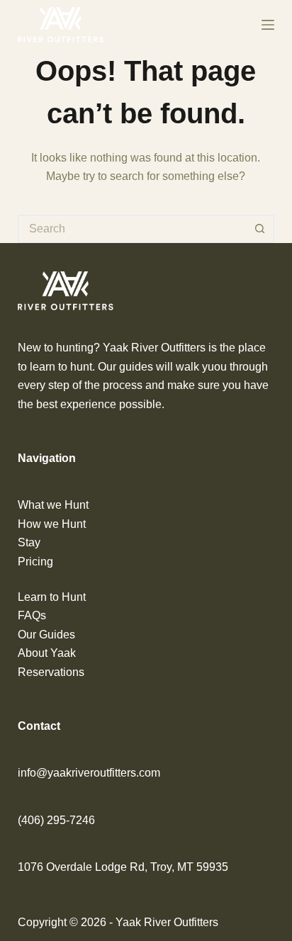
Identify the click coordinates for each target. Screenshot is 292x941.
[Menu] (268, 24)
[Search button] (260, 229)
